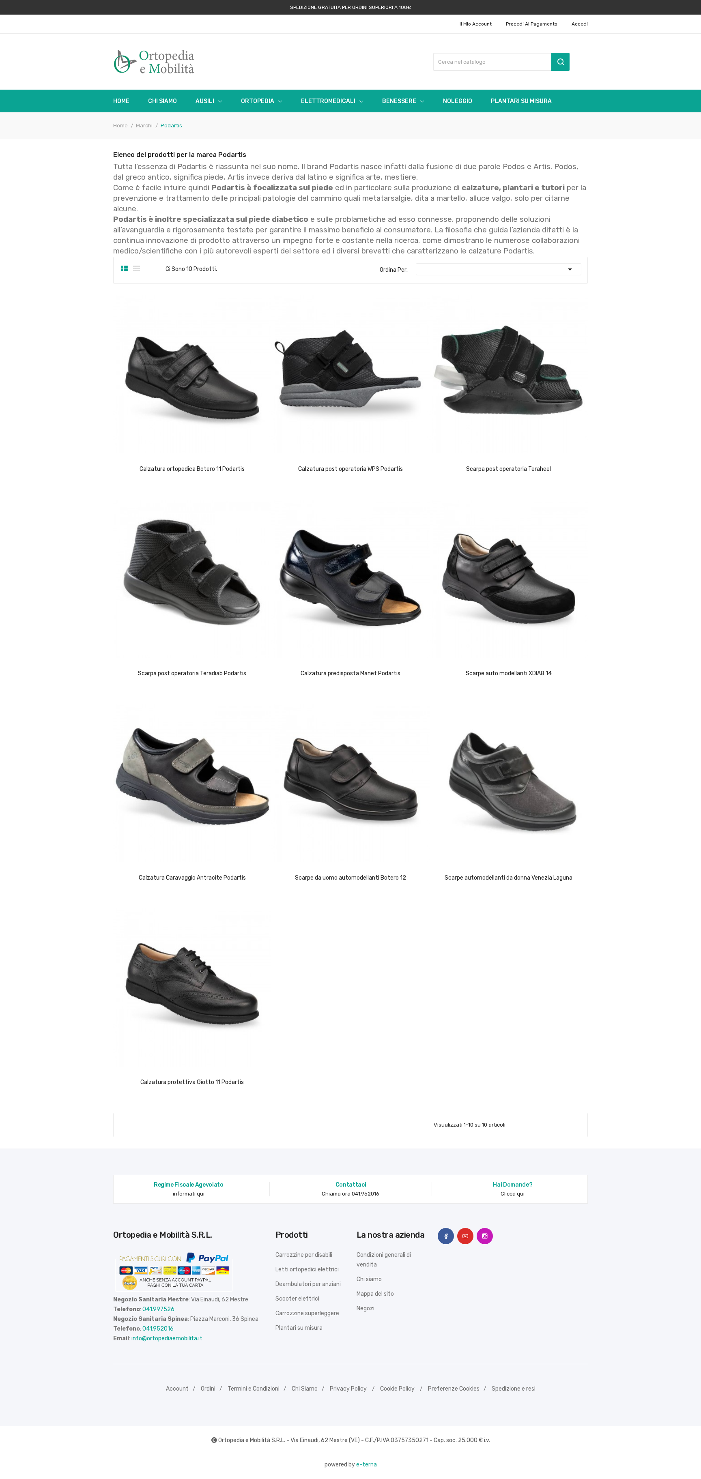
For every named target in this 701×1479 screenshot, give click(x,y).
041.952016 (158, 1328)
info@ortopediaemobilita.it (166, 1338)
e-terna (366, 1464)
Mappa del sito (375, 1293)
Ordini (208, 1388)
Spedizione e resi (513, 1388)
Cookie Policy (397, 1388)
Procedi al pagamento (531, 24)
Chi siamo (369, 1279)
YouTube (465, 1236)
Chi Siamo (305, 1388)
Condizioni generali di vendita (384, 1259)
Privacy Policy (348, 1388)
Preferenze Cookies (454, 1388)
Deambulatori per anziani (308, 1284)
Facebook (446, 1236)
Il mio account (476, 24)
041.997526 (158, 1309)
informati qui (188, 1194)
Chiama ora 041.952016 (350, 1194)
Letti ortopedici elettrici (307, 1269)
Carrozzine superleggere (307, 1313)
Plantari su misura (299, 1327)
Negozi (365, 1308)
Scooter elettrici (297, 1298)
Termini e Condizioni (254, 1388)
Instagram (485, 1236)
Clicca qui (513, 1194)
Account (177, 1388)
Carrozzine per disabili (303, 1254)
